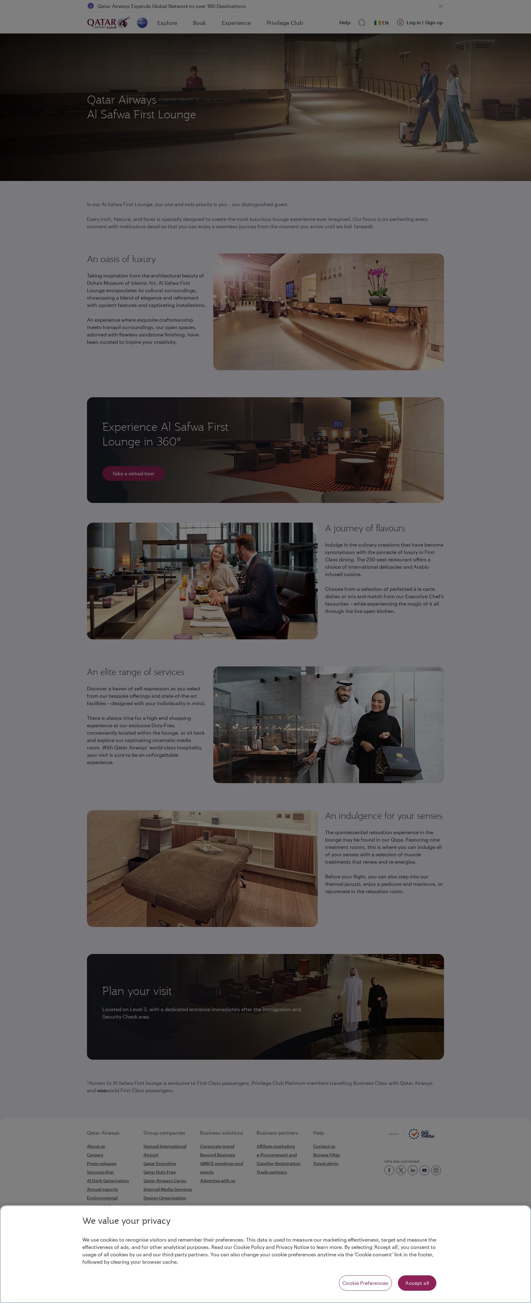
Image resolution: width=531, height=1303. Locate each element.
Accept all (417, 1283)
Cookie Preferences (365, 1283)
